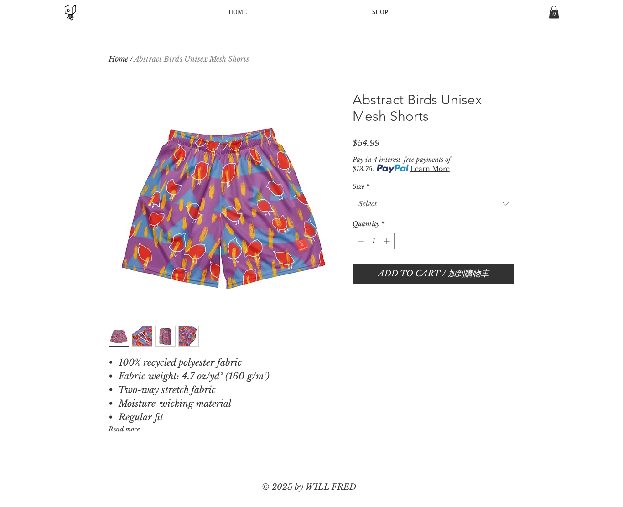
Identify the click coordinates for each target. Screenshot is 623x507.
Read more (124, 429)
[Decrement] (359, 241)
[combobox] (433, 203)
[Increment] (387, 241)
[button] (554, 12)
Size (361, 186)
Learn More (430, 169)
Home (118, 58)
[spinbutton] (373, 241)
